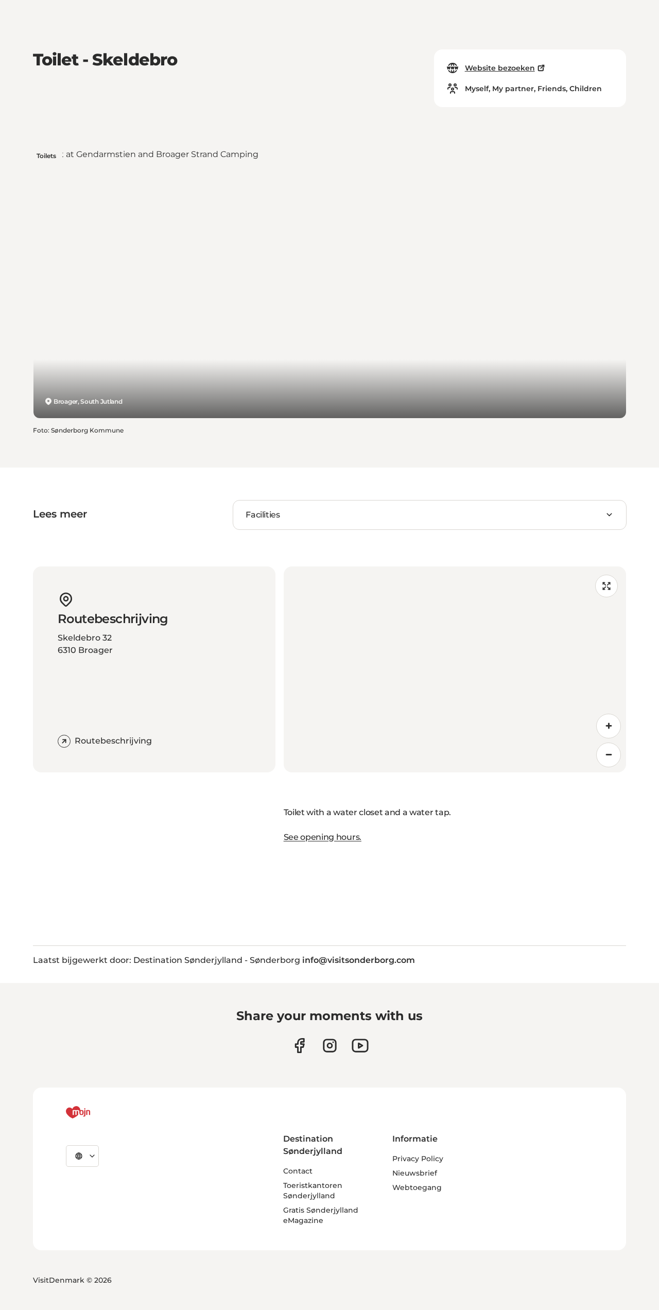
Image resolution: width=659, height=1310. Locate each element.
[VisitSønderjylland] (97, 1112)
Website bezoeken (500, 68)
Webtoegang (417, 1187)
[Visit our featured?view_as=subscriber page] (360, 1046)
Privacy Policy (417, 1158)
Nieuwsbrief (414, 1173)
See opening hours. (322, 837)
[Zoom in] (608, 726)
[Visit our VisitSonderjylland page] (299, 1046)
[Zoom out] (608, 755)
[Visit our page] (330, 1046)
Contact (298, 1171)
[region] (455, 669)
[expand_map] (606, 586)
